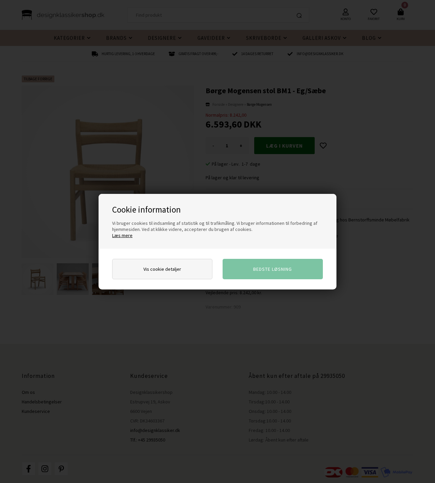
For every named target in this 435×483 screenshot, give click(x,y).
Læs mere (122, 235)
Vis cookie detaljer (162, 269)
